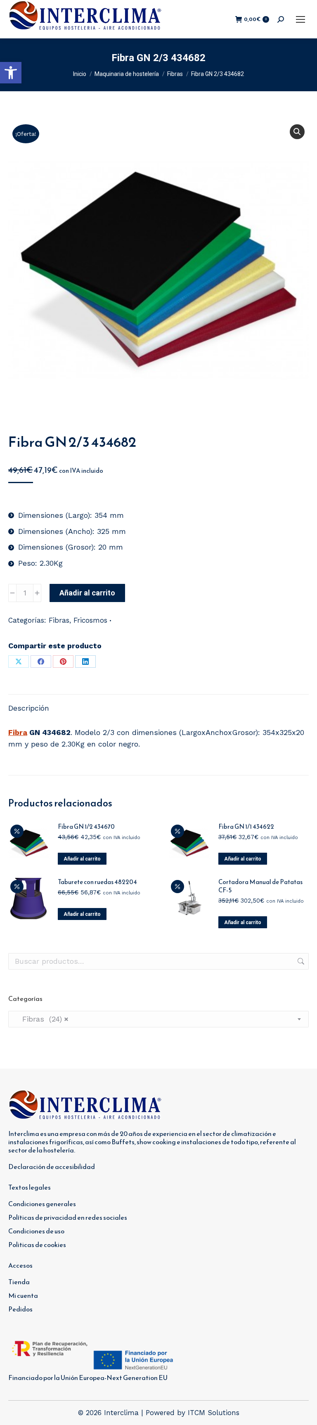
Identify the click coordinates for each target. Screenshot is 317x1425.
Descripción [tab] (28, 708)
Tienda (19, 1282)
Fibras (59, 620)
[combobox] (158, 1019)
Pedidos (20, 1309)
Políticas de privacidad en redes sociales (67, 1217)
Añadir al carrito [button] (82, 859)
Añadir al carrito (87, 592)
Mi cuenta (23, 1295)
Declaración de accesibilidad (51, 1166)
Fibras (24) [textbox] (42, 1019)
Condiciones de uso (36, 1231)
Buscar (300, 961)
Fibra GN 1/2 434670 (86, 827)
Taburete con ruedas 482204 (97, 882)
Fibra (17, 732)
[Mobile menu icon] (300, 19)
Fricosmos (90, 620)
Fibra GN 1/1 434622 (246, 827)
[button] (10, 72)
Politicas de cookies (37, 1244)
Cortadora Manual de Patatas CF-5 (260, 886)
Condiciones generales (42, 1204)
